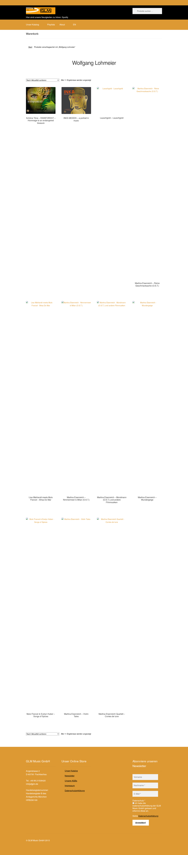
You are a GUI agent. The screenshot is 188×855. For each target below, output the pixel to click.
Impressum (70, 785)
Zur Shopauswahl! (41, 127)
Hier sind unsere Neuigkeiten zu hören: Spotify (47, 17)
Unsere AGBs (71, 780)
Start (30, 47)
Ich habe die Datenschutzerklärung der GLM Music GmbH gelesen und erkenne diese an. (146, 807)
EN (74, 24)
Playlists (51, 24)
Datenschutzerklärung (75, 790)
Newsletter (69, 775)
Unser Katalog (71, 770)
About (62, 24)
